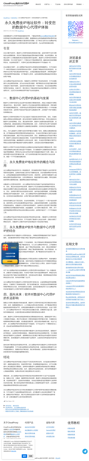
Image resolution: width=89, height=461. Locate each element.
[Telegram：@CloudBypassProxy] (85, 451)
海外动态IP (16, 405)
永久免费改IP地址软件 (47, 36)
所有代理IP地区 (68, 4)
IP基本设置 (71, 428)
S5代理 (11, 429)
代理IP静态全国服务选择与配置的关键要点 (75, 143)
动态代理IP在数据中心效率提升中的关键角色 (75, 125)
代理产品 (47, 4)
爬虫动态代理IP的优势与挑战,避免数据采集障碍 (75, 107)
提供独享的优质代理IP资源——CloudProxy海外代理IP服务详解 (75, 270)
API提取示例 (50, 436)
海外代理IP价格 (30, 433)
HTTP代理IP (50, 427)
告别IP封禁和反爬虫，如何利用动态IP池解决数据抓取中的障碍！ (75, 305)
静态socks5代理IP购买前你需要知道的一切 (17, 409)
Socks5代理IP (50, 430)
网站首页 (38, 4)
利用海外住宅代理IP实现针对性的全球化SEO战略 (75, 211)
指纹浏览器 (71, 431)
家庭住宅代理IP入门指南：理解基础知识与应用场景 (19, 411)
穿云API (58, 458)
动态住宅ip (14, 17)
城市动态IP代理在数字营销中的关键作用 (75, 68)
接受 (24, 456)
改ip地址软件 (9, 407)
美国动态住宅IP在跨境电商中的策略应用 (75, 190)
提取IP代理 (50, 433)
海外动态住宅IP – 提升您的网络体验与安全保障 (75, 182)
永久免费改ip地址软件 (20, 407)
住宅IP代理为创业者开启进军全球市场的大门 (75, 226)
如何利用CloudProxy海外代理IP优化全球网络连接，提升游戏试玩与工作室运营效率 (75, 256)
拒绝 (30, 456)
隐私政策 (13, 451)
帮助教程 (79, 4)
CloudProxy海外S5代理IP (16, 3)
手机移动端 (71, 438)
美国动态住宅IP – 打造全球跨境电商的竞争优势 (75, 84)
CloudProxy (6, 17)
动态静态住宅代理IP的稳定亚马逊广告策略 (75, 219)
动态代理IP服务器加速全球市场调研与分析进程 (75, 100)
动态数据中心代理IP (31, 430)
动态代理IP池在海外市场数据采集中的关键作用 (75, 76)
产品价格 (57, 4)
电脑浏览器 (71, 434)
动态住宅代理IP (30, 427)
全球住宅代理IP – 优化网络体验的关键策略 (75, 92)
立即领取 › (10, 261)
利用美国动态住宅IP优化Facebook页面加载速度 (75, 197)
